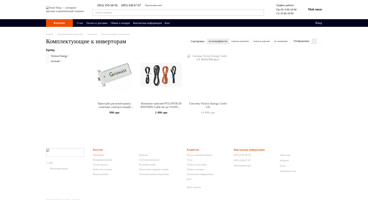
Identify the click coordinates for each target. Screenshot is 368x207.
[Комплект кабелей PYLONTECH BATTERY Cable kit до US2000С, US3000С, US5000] (161, 75)
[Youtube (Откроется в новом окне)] (189, 23)
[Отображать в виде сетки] (314, 41)
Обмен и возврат (120, 23)
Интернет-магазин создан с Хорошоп (63, 199)
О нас (80, 23)
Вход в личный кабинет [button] (199, 155)
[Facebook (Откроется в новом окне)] (184, 23)
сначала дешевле (240, 41)
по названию (281, 41)
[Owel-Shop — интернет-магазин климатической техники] (65, 152)
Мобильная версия (58, 168)
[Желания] (304, 23)
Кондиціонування (102, 159)
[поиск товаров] (261, 13)
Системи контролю (149, 159)
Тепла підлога (100, 164)
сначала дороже (261, 41)
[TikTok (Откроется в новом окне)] (180, 23)
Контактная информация (147, 23)
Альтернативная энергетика (154, 174)
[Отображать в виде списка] (319, 41)
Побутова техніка (102, 169)
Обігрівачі (98, 155)
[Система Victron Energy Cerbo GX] (207, 75)
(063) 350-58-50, (107, 5)
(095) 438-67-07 (131, 5)
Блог (167, 23)
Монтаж (143, 155)
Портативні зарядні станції (153, 169)
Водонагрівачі (100, 174)
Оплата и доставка (97, 23)
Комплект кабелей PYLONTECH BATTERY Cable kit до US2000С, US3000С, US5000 (161, 107)
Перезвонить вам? (153, 5)
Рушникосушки (147, 164)
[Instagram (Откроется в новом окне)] (175, 23)
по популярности (218, 41)
